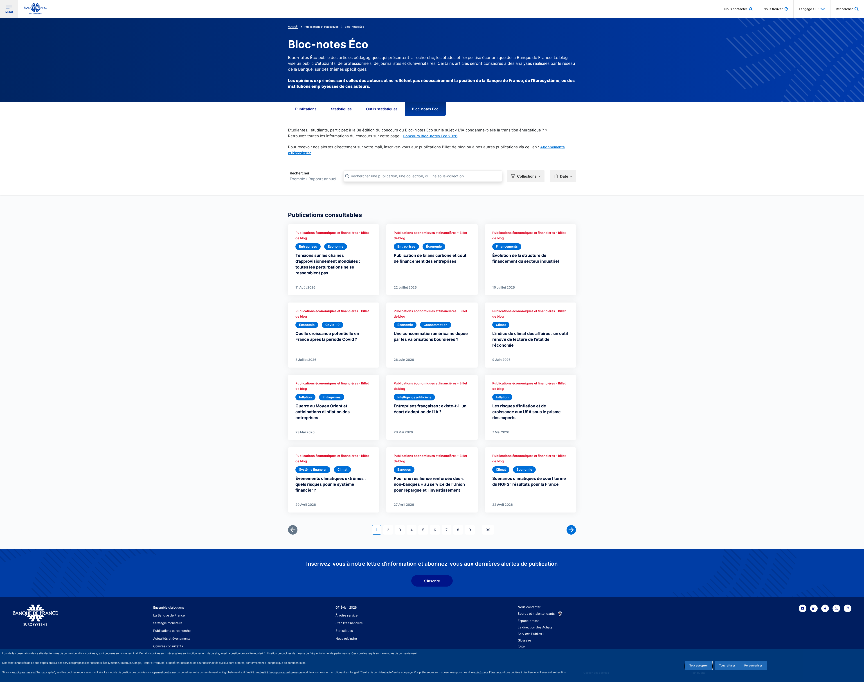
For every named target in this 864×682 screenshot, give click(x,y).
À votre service (346, 615)
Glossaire (524, 640)
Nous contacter (529, 607)
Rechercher (299, 173)
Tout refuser (727, 665)
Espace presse (528, 621)
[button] (847, 9)
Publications (306, 109)
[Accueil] (57, 615)
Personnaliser (753, 665)
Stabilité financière (349, 623)
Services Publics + (531, 634)
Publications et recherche (172, 630)
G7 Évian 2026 (346, 607)
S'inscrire (432, 581)
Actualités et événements (171, 638)
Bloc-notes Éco (425, 109)
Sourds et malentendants (536, 613)
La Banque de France (169, 615)
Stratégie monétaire (167, 623)
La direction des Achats (535, 627)
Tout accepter (698, 665)
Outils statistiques (382, 109)
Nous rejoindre (346, 638)
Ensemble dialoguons (168, 607)
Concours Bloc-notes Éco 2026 (430, 136)
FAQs (521, 647)
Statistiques (341, 109)
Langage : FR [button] (809, 9)
